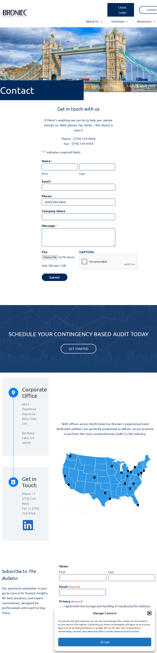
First (45, 173)
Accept (104, 642)
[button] (149, 613)
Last (82, 173)
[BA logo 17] (15, 10)
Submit (54, 277)
